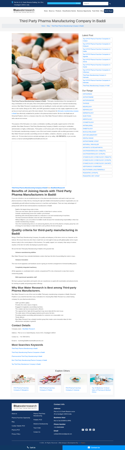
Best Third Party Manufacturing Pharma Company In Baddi (29, 360)
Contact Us (36, 432)
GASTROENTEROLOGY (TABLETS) (94, 151)
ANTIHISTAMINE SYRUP (91, 141)
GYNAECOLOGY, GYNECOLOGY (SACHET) (97, 163)
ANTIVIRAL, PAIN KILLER (91, 144)
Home (46, 11)
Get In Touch (109, 11)
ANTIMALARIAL (88, 125)
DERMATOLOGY (88, 113)
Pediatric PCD (37, 419)
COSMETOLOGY (88, 122)
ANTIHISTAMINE (88, 97)
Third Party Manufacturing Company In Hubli (96, 85)
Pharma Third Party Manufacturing (39, 414)
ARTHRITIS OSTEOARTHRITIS (93, 147)
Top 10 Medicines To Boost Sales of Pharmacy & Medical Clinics (101, 390)
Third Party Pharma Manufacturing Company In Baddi (68, 26)
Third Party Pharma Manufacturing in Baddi (24, 348)
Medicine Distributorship (40, 424)
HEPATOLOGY (87, 119)
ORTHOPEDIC (87, 94)
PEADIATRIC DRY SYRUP (91, 176)
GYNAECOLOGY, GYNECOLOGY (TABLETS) (97, 157)
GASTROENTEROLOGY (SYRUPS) (94, 154)
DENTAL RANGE (88, 138)
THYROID (86, 103)
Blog (101, 11)
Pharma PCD (16, 430)
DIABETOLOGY (88, 128)
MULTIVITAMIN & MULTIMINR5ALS (94, 169)
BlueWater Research (29, 329)
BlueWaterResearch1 (58, 188)
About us (52, 11)
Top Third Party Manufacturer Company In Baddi (26, 364)
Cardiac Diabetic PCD (18, 426)
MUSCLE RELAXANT (89, 132)
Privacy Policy (16, 434)
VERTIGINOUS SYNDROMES (92, 166)
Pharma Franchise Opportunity (21, 417)
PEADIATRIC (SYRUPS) (90, 173)
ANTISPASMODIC (88, 100)
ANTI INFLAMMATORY (90, 135)
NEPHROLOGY (88, 109)
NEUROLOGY (87, 106)
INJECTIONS (87, 116)
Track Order (95, 11)
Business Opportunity (84, 11)
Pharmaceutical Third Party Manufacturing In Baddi (27, 356)
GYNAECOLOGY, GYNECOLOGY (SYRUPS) (97, 160)
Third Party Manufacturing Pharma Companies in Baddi (28, 352)
